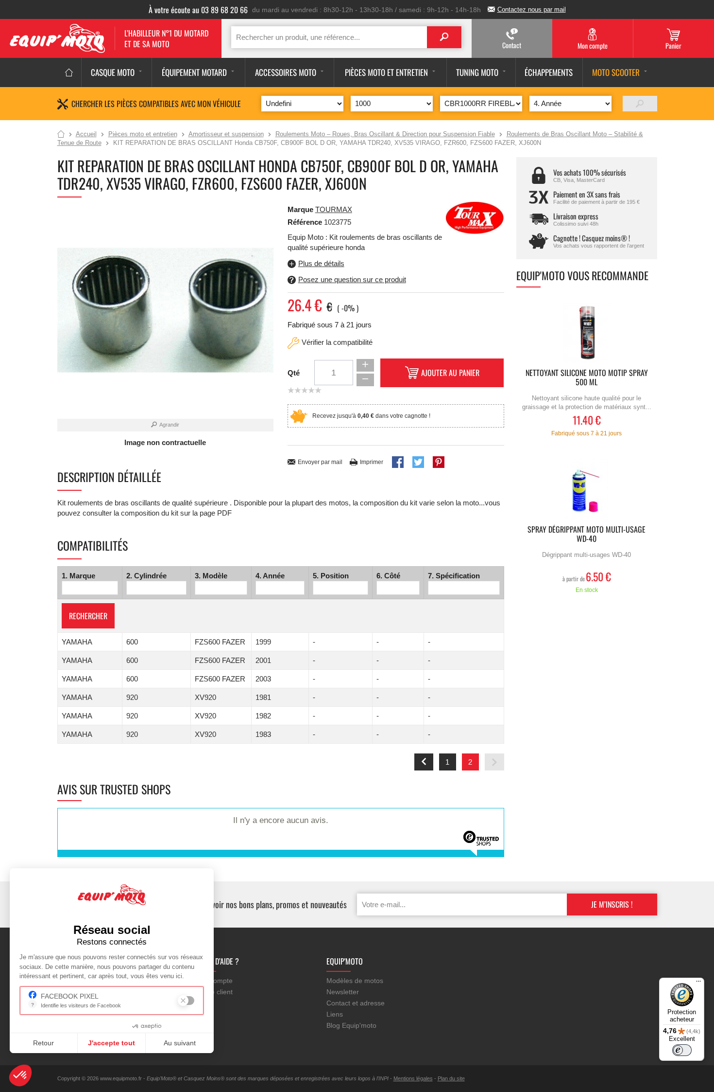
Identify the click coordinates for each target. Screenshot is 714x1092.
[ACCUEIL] (69, 72)
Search (444, 37)
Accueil (61, 135)
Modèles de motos (354, 981)
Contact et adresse (355, 1003)
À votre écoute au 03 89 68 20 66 (198, 10)
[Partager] (398, 462)
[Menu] (698, 983)
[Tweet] (418, 462)
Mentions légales (413, 1078)
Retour (43, 1043)
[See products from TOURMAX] (475, 217)
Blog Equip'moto (351, 1025)
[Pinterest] (438, 462)
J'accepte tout (111, 1043)
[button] (20, 1075)
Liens (334, 1014)
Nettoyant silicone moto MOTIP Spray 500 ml (587, 378)
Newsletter (342, 992)
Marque (300, 209)
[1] (640, 103)
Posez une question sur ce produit (352, 279)
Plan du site (451, 1078)
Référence (306, 222)
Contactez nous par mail (531, 9)
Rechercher (88, 616)
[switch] (682, 1050)
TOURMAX (333, 209)
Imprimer (371, 462)
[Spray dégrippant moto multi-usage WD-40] (586, 489)
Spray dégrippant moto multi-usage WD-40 (586, 534)
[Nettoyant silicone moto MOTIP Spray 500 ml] (586, 333)
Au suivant (180, 1043)
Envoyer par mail (320, 462)
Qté (294, 373)
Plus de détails (321, 263)
